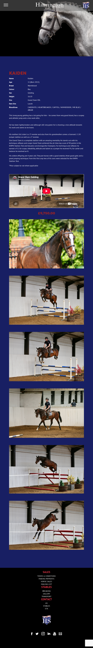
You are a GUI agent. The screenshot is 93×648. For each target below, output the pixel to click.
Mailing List (46, 584)
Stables (46, 606)
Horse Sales (46, 581)
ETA (46, 608)
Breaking (46, 591)
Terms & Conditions (46, 576)
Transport (46, 596)
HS (46, 603)
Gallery (46, 594)
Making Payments (46, 579)
